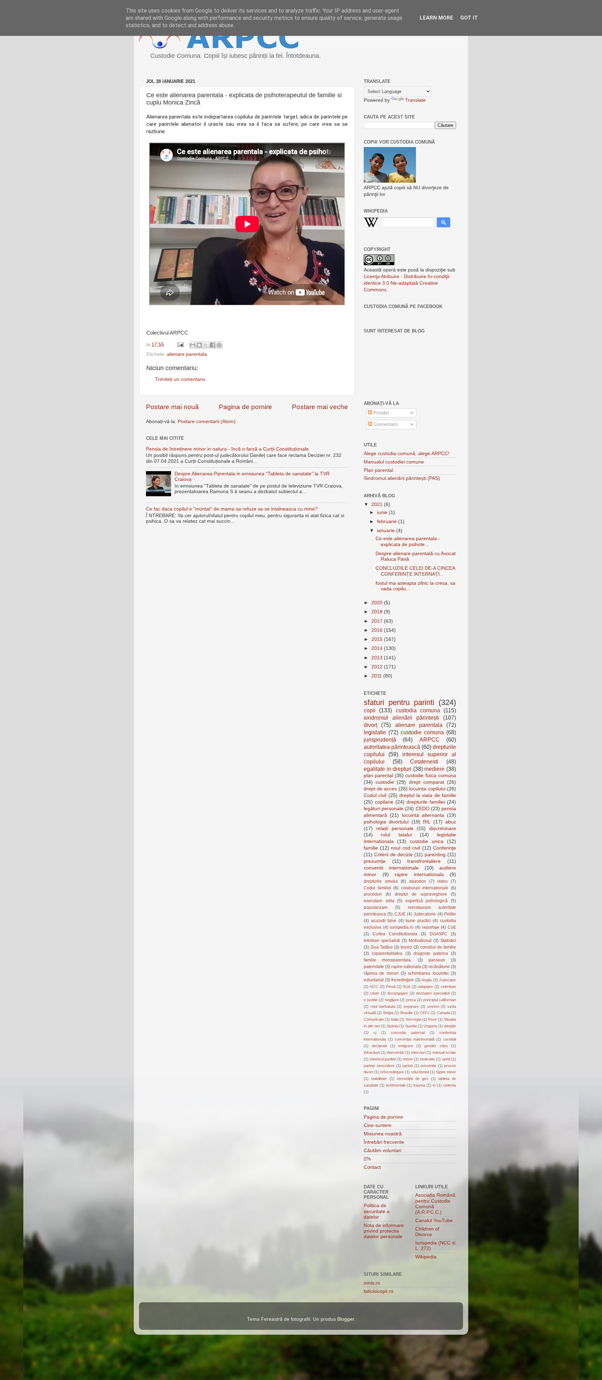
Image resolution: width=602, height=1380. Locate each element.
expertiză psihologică (427, 900)
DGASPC (438, 934)
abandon (417, 881)
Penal (390, 986)
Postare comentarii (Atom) (207, 421)
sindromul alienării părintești (401, 717)
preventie (428, 1066)
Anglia (427, 980)
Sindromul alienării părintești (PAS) (402, 478)
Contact (372, 1167)
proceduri (373, 894)
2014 (377, 648)
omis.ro (372, 1283)
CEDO (423, 808)
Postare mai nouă (172, 407)
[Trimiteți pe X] (205, 345)
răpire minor (446, 1072)
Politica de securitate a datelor (376, 1211)
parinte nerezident (379, 1066)
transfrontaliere (424, 861)
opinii (446, 1059)
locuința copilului (427, 788)
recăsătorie (439, 966)
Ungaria (430, 1026)
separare (411, 1006)
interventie (395, 1052)
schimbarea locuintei (428, 973)
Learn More (436, 18)
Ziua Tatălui (381, 947)
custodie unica (426, 841)
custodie (385, 782)
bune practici (418, 920)
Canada (443, 1013)
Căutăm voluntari (382, 1150)
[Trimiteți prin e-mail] (192, 345)
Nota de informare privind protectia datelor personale (384, 1231)
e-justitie (371, 1000)
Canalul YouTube (434, 1220)
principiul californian (439, 1000)
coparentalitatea (387, 953)
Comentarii (385, 424)
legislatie (375, 732)
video (442, 881)
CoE (452, 927)
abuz (450, 822)
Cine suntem (378, 1125)
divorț (370, 725)
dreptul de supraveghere (421, 894)
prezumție (375, 861)
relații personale (395, 828)
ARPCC (429, 739)
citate (374, 993)
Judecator (447, 980)
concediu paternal (408, 1032)
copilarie (384, 802)
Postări (380, 412)
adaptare (425, 986)
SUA (406, 986)
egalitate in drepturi (387, 769)
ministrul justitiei (383, 1059)
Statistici (448, 940)
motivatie (427, 1059)
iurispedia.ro (402, 927)
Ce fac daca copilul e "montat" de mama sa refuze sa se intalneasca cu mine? (232, 509)
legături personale (383, 808)
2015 (377, 639)
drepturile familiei (426, 802)
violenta (449, 1085)
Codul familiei (377, 888)
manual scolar (444, 1052)
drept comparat (426, 782)
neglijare (392, 1000)
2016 (377, 630)
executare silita (379, 900)
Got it (469, 18)
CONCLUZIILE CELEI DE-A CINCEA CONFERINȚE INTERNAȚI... (415, 571)
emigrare (405, 1046)
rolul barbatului (382, 1006)
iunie (383, 512)
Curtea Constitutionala (394, 934)
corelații (449, 1039)
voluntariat (374, 980)
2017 (377, 621)
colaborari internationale (425, 888)
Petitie (450, 914)
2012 (377, 666)
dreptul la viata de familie (427, 795)
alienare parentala (187, 354)
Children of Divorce (427, 1231)
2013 (377, 657)
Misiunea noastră (383, 1133)
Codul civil (375, 795)
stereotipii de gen (413, 1078)
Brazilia (406, 1013)
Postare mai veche (320, 407)
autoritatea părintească (392, 747)
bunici (406, 947)
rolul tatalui (396, 834)
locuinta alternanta (423, 815)
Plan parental (378, 470)
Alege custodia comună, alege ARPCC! (406, 453)
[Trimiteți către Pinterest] (219, 345)
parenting (435, 854)
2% (367, 1159)
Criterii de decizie (393, 854)
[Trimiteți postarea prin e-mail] (180, 344)
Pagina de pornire (245, 407)
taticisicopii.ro (378, 1291)
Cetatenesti (424, 761)
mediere (434, 769)
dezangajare (397, 993)
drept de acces (380, 788)
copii (370, 710)
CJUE (400, 914)
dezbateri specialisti (432, 993)
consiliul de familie (438, 947)
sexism (433, 1006)
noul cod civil (405, 848)
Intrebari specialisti (382, 940)
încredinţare (402, 980)
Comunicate (374, 1019)
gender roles (436, 1046)
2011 (377, 675)
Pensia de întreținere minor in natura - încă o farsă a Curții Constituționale (227, 449)
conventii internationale (391, 868)
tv (434, 1085)
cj (374, 1032)
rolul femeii (420, 1072)
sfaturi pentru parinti (399, 702)
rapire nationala (406, 966)
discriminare (442, 828)
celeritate (448, 986)
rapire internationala (419, 874)
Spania (392, 1026)
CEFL (425, 1013)
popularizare (376, 907)
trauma (419, 1085)
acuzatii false (384, 920)
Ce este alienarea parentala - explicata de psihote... (408, 541)
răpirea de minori (381, 973)
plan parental (378, 775)
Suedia (411, 1026)
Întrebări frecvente (384, 1142)
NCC (374, 986)
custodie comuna (422, 732)
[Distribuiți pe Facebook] (212, 345)
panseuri (437, 960)
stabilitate (379, 1078)
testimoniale (396, 1085)
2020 (377, 602)
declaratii (379, 1046)
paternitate (374, 966)
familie (371, 848)
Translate (415, 100)
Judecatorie (425, 914)
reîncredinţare (392, 1072)
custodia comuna (418, 710)
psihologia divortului (386, 822)
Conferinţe (444, 848)
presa (411, 1000)
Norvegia (413, 1019)
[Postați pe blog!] (199, 345)
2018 (377, 611)
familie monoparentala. (388, 960)
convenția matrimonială (414, 1039)
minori (408, 1059)
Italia (395, 1019)
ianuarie (386, 530)
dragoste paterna (431, 953)
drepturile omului (381, 881)
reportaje (430, 927)
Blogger (345, 1319)
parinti (407, 1066)
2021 (377, 504)
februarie (387, 521)
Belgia (388, 1013)
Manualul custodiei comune (394, 462)
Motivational (420, 940)
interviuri (418, 1052)
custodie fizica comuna (430, 775)
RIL (427, 822)
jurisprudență (380, 739)
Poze (432, 1019)
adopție (450, 1026)
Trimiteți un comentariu (180, 379)
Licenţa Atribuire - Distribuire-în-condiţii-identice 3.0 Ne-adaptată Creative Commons (407, 283)
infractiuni (372, 1052)
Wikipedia (426, 1256)
